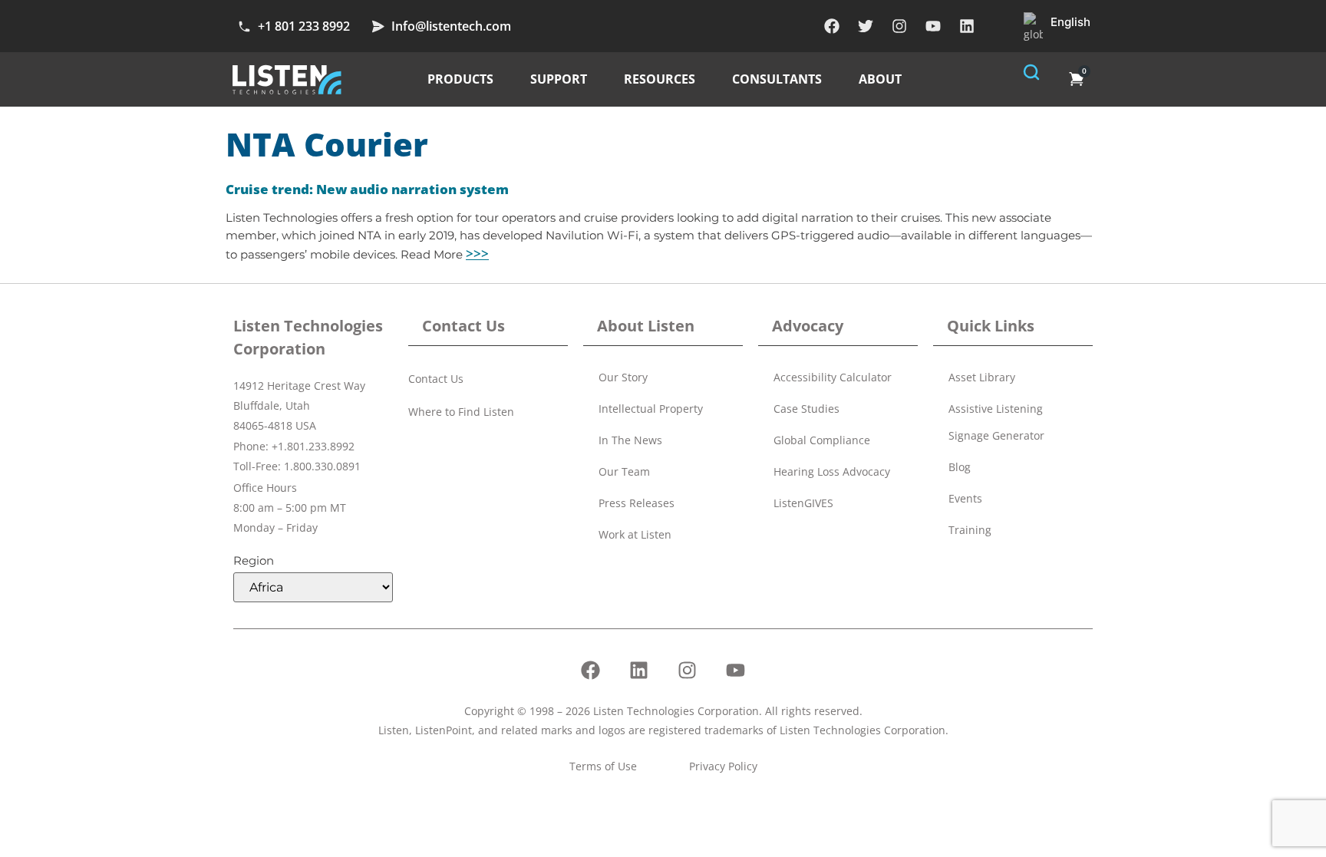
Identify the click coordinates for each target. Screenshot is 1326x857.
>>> (477, 253)
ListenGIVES (803, 503)
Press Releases (637, 503)
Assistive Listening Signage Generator (996, 422)
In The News (630, 440)
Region (253, 560)
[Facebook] (832, 26)
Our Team (624, 471)
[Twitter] (865, 26)
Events (965, 498)
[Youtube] (933, 26)
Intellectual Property (651, 408)
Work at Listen (635, 534)
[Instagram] (899, 26)
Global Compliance (822, 440)
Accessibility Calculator (833, 377)
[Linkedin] (967, 26)
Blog (959, 467)
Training (969, 529)
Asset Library (981, 377)
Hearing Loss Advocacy (832, 471)
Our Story (623, 377)
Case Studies (806, 408)
